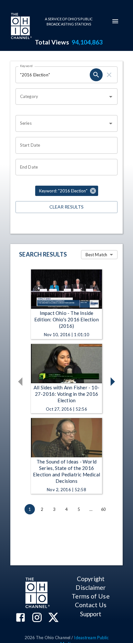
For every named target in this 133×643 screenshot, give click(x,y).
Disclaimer (91, 587)
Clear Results (66, 206)
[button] (66, 191)
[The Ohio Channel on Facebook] (20, 618)
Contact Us (91, 605)
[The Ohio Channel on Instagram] (37, 618)
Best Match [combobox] (96, 254)
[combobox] (61, 96)
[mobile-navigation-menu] (115, 21)
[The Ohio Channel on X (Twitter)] (53, 618)
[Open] (110, 96)
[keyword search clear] (109, 74)
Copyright (91, 579)
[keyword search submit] (96, 74)
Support (91, 614)
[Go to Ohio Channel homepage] (20, 26)
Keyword (26, 66)
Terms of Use (90, 596)
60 (103, 509)
